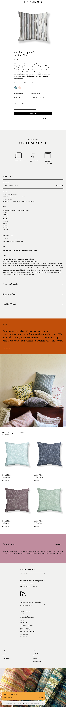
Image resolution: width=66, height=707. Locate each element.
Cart (63, 2)
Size (16, 104)
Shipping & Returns (38, 653)
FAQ (34, 650)
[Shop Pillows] (33, 426)
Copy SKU (61, 185)
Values (4, 655)
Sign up (41, 697)
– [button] (62, 176)
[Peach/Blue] (19, 87)
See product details (36, 97)
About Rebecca (6, 658)
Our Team (5, 653)
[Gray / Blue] (15, 87)
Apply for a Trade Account (27, 586)
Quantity (17, 108)
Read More (58, 544)
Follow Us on (26, 625)
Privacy (35, 658)
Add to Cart (33, 113)
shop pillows (5, 434)
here (34, 631)
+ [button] (62, 284)
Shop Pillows (6, 348)
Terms (34, 655)
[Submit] (43, 573)
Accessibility (37, 661)
